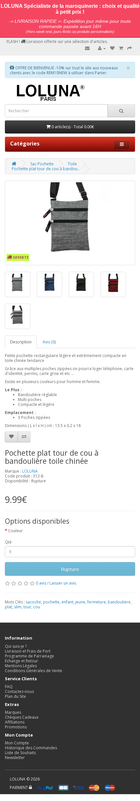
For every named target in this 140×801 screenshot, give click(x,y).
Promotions (16, 727)
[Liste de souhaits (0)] (112, 48)
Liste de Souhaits (20, 752)
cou (36, 607)
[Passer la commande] (129, 48)
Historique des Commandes (31, 748)
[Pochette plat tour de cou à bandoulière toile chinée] (70, 223)
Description (21, 342)
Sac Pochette (42, 164)
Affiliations (14, 722)
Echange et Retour (21, 661)
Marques (13, 712)
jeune (80, 602)
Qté (8, 542)
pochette (51, 602)
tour (27, 607)
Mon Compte (17, 743)
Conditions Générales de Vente (33, 670)
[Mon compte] (102, 48)
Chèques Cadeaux (21, 717)
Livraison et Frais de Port (27, 651)
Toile (72, 164)
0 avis (41, 583)
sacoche (33, 602)
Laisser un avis (62, 583)
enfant (67, 602)
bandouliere (119, 602)
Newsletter (15, 757)
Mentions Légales (21, 666)
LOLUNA (30, 471)
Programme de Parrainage (29, 656)
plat (8, 607)
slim (17, 607)
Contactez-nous (19, 691)
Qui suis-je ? (16, 646)
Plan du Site (15, 696)
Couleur (15, 530)
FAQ (9, 686)
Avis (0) (49, 342)
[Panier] (121, 48)
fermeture (96, 602)
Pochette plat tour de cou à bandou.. (45, 169)
